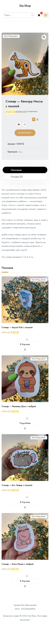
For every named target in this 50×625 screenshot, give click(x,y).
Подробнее (25, 423)
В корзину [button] (25, 344)
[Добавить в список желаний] (33, 119)
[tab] (25, 170)
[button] (43, 37)
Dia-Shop (25, 6)
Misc (20, 151)
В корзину (25, 132)
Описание (16, 170)
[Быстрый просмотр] (26, 339)
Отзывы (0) (17, 176)
